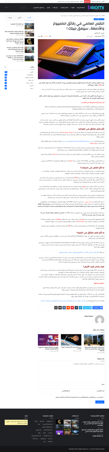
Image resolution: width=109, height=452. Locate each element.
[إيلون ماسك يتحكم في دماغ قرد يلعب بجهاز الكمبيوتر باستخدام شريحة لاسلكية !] (29, 50)
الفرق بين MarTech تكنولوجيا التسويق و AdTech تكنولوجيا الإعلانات (48, 348)
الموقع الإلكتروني (66, 390)
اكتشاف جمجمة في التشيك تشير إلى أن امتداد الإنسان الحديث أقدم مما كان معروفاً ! (63, 1)
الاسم (102, 384)
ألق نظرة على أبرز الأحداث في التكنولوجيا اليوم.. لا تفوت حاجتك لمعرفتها (78, 252)
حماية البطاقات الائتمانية (47, 427)
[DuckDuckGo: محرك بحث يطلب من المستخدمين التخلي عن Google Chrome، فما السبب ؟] (29, 58)
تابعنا (26, 416)
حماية (39, 424)
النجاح (36, 421)
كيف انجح (50, 438)
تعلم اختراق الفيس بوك (47, 424)
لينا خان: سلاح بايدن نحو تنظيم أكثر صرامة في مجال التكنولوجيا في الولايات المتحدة (63, 301)
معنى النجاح (35, 438)
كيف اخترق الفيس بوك (36, 435)
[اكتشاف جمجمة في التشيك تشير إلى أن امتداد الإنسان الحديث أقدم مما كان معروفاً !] (29, 41)
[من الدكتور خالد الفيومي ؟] (29, 26)
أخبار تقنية (91, 15)
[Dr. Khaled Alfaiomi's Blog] (95, 7)
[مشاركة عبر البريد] (60, 307)
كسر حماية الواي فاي (47, 435)
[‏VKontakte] (64, 307)
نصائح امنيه (50, 441)
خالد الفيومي (38, 429)
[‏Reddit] (68, 307)
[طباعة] (56, 307)
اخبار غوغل (42, 421)
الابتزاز (48, 7)
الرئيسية (101, 15)
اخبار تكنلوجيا (49, 421)
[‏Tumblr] (76, 307)
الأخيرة (29, 17)
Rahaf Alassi (98, 36)
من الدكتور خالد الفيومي (38, 7)
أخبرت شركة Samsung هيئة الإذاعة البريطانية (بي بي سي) (77, 141)
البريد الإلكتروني (100, 390)
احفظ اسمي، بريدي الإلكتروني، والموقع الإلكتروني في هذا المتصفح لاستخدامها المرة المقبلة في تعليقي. (79, 397)
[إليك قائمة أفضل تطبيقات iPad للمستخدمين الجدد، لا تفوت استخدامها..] (67, 433)
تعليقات (10, 17)
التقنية (73, 7)
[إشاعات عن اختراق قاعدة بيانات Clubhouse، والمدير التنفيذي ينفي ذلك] (59, 433)
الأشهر (19, 17)
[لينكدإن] (80, 307)
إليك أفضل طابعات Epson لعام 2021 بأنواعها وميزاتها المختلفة (14, 32)
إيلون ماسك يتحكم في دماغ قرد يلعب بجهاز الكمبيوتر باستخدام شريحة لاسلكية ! (15, 49)
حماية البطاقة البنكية (48, 429)
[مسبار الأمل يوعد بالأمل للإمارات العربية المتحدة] (71, 340)
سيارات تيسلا (30, 83)
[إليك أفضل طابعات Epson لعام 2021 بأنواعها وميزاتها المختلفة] (29, 34)
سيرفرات (50, 432)
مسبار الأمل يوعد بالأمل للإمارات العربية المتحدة (71, 348)
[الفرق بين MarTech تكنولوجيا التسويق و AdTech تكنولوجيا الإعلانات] (48, 340)
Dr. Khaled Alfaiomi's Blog (96, 449)
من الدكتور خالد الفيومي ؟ (16, 24)
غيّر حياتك (55, 7)
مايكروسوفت (43, 438)
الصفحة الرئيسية (81, 7)
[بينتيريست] (72, 307)
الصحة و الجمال (64, 7)
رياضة (31, 88)
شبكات (44, 432)
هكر (44, 441)
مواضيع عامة (30, 74)
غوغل (39, 432)
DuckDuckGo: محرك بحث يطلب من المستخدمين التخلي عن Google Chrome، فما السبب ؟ (14, 58)
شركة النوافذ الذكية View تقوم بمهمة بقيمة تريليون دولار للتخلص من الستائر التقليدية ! (94, 349)
